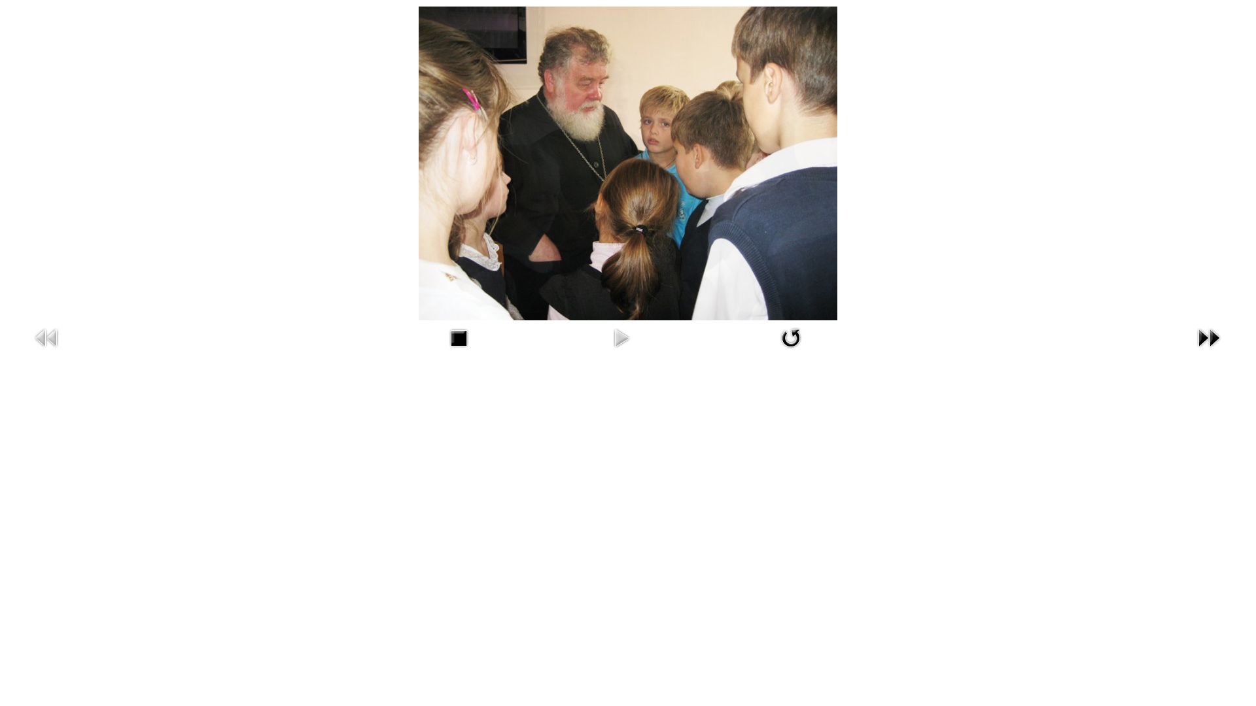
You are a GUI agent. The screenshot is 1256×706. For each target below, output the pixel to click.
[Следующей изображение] (1209, 337)
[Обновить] (791, 337)
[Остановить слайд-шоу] (458, 337)
